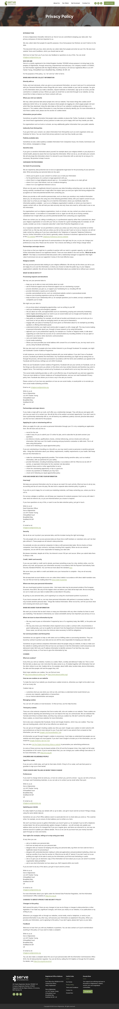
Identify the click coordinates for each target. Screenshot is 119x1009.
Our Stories (69, 982)
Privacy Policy (70, 984)
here (70, 567)
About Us (57, 3)
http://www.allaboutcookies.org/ (35, 674)
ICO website (31, 236)
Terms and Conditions (72, 987)
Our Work (65, 3)
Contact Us (86, 3)
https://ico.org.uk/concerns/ (42, 961)
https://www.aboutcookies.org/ (58, 674)
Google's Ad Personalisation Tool (50, 732)
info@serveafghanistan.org (32, 57)
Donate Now (109, 3)
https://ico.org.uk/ (46, 753)
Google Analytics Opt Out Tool (40, 740)
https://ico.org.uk (50, 896)
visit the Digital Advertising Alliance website (46, 744)
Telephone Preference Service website (55, 236)
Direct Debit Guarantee (59, 580)
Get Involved (75, 3)
